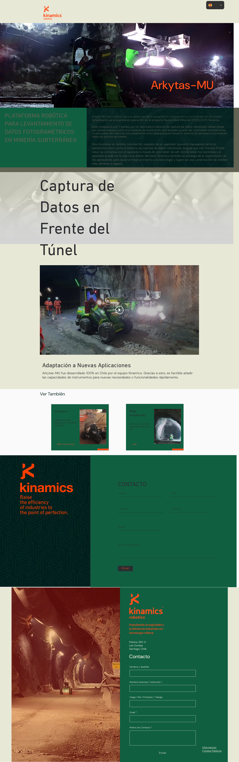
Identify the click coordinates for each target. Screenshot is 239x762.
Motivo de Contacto (141, 727)
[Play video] (119, 310)
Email (133, 712)
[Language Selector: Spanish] (215, 5)
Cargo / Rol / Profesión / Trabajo (146, 697)
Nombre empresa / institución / (146, 682)
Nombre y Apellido (139, 666)
